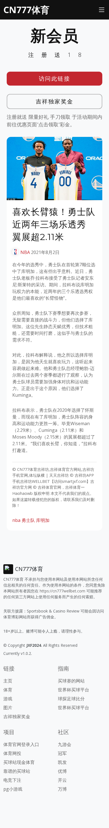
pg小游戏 (12, 789)
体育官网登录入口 (21, 744)
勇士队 (28, 520)
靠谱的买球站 (16, 771)
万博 (62, 789)
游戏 (7, 699)
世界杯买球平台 (73, 690)
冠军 (62, 753)
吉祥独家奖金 (55, 101)
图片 (7, 707)
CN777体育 (26, 10)
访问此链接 (54, 78)
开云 (62, 780)
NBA (25, 252)
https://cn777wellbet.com (62, 591)
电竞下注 (12, 780)
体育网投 (12, 753)
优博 (62, 771)
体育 (7, 690)
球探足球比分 (71, 699)
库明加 (42, 520)
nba (16, 520)
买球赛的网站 (71, 681)
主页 (7, 681)
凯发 (62, 762)
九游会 (64, 744)
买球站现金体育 (19, 762)
